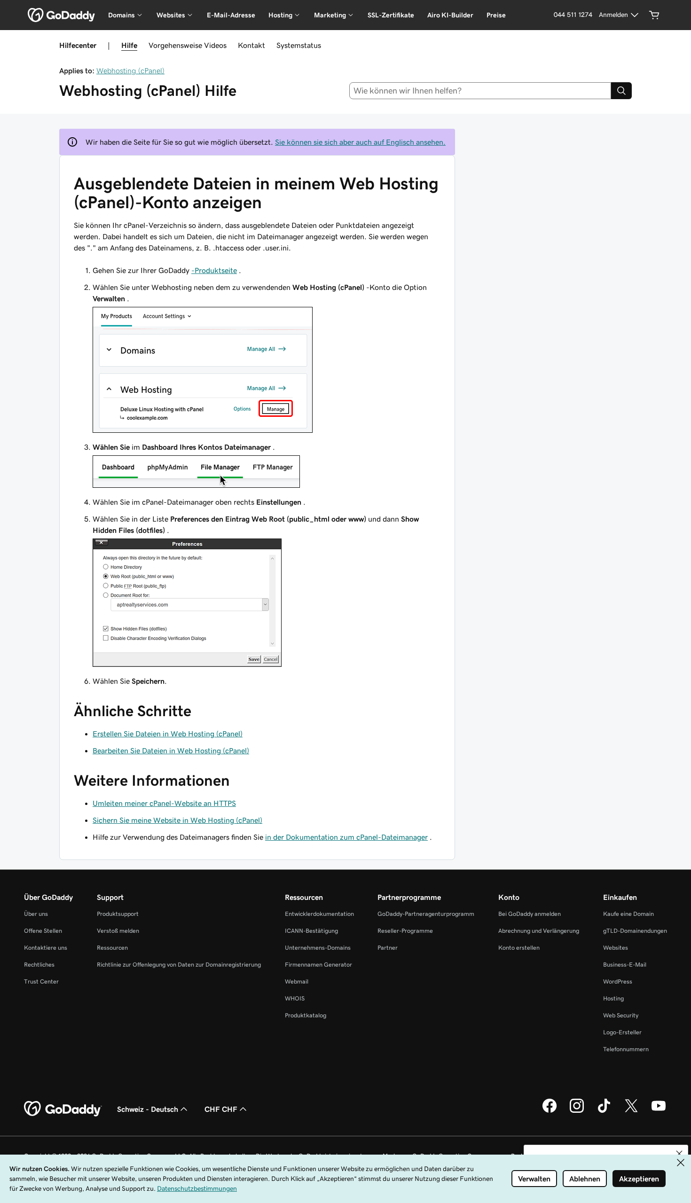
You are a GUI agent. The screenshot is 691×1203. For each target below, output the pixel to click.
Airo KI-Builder (450, 15)
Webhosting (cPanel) (130, 70)
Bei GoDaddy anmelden (529, 914)
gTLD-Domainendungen (635, 931)
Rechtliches (39, 964)
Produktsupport (118, 914)
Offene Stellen (43, 931)
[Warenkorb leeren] (654, 15)
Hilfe (129, 45)
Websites (615, 948)
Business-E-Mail (624, 964)
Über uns (36, 914)
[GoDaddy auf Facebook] (549, 1111)
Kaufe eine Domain (628, 914)
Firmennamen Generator (318, 964)
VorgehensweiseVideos (188, 45)
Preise (496, 15)
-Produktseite (214, 270)
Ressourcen (112, 948)
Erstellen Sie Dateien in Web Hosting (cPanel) (168, 733)
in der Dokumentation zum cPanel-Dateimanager (346, 837)
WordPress (617, 981)
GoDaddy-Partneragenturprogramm (425, 914)
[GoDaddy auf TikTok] (604, 1111)
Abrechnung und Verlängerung (538, 931)
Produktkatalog (305, 1015)
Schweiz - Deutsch (147, 1109)
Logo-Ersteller (622, 1032)
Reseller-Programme (405, 931)
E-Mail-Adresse (231, 15)
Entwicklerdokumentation (319, 914)
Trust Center (41, 981)
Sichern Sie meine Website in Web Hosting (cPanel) (177, 820)
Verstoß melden (118, 931)
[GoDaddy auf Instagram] (576, 1111)
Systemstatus (298, 45)
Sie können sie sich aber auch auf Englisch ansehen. (360, 142)
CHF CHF (220, 1109)
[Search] (621, 90)
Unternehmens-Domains (318, 948)
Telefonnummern (626, 1049)
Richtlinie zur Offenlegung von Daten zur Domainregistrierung (179, 964)
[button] (679, 1153)
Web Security (620, 1015)
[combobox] (480, 90)
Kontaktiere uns (45, 948)
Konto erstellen (519, 948)
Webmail (296, 981)
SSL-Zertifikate (391, 15)
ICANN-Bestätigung (311, 931)
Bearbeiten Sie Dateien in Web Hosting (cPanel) (171, 750)
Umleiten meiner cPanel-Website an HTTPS (164, 803)
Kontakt (251, 45)
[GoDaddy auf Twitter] (631, 1111)
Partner (387, 948)
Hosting (613, 998)
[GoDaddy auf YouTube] (658, 1111)
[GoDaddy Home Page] (63, 1109)
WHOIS (295, 998)
